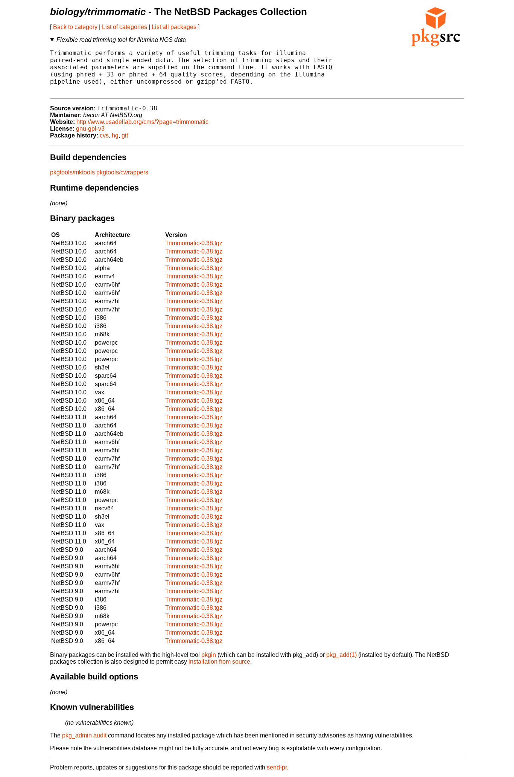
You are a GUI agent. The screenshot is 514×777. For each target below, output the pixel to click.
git (125, 135)
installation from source (219, 661)
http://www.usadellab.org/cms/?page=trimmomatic (142, 122)
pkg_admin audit (84, 735)
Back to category (75, 27)
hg (115, 135)
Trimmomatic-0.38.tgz (193, 243)
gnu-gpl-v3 (90, 128)
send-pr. (277, 767)
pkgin (208, 655)
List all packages (174, 27)
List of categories (124, 27)
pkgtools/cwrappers (122, 172)
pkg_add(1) (341, 655)
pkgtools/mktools (72, 172)
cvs (104, 135)
